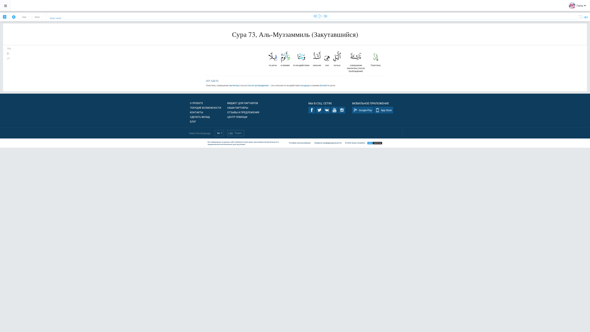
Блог (193, 121)
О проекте (196, 103)
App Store (386, 110)
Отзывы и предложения (243, 112)
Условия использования (300, 143)
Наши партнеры (237, 107)
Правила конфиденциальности (328, 143)
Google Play (365, 110)
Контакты (196, 112)
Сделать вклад (200, 117)
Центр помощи (237, 117)
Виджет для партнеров (242, 103)
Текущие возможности (205, 107)
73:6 (9, 48)
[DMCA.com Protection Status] (374, 143)
